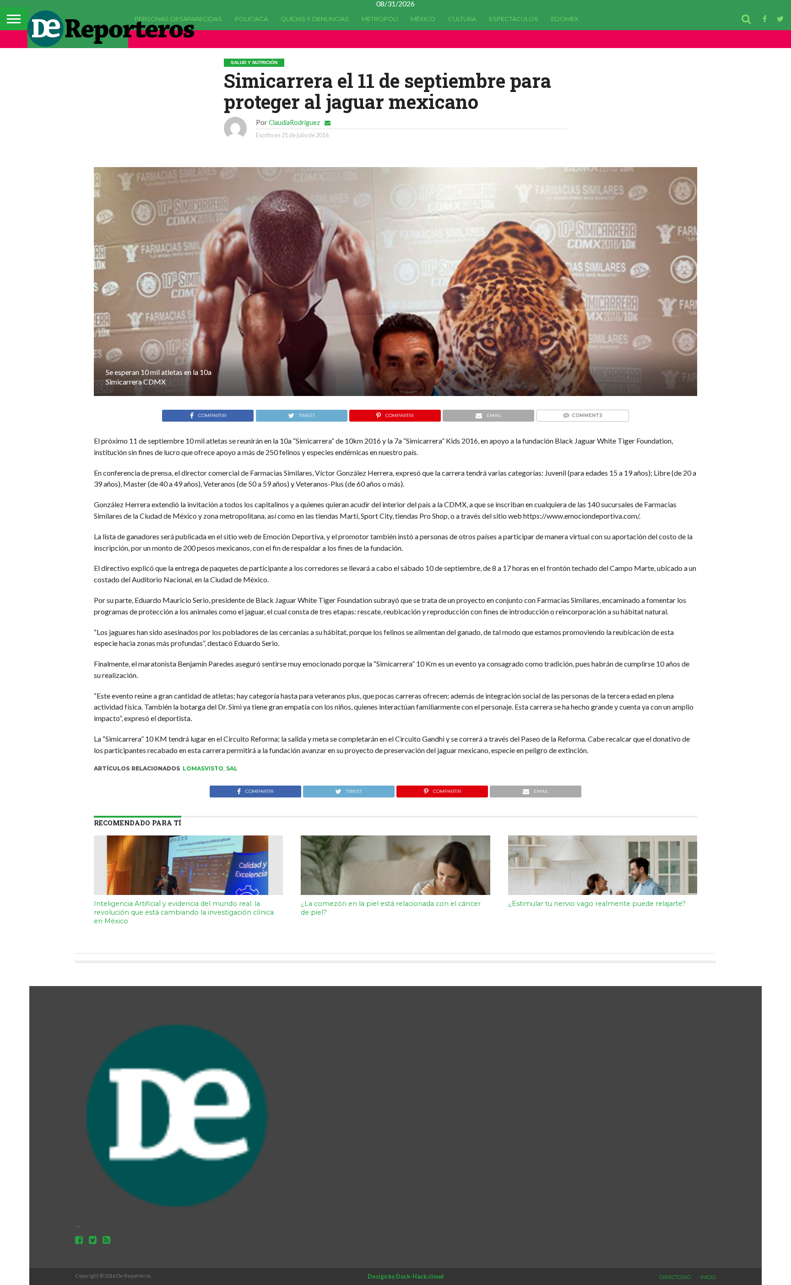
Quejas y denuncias (315, 18)
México (423, 18)
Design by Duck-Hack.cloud (406, 1276)
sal (232, 768)
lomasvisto (203, 768)
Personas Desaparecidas (178, 18)
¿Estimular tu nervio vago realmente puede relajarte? (597, 904)
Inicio (708, 1277)
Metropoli (380, 18)
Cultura (462, 18)
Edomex (565, 18)
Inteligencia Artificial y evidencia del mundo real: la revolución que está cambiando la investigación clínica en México (184, 912)
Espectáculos (513, 18)
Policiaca (251, 18)
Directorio (675, 1277)
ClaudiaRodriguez (294, 122)
